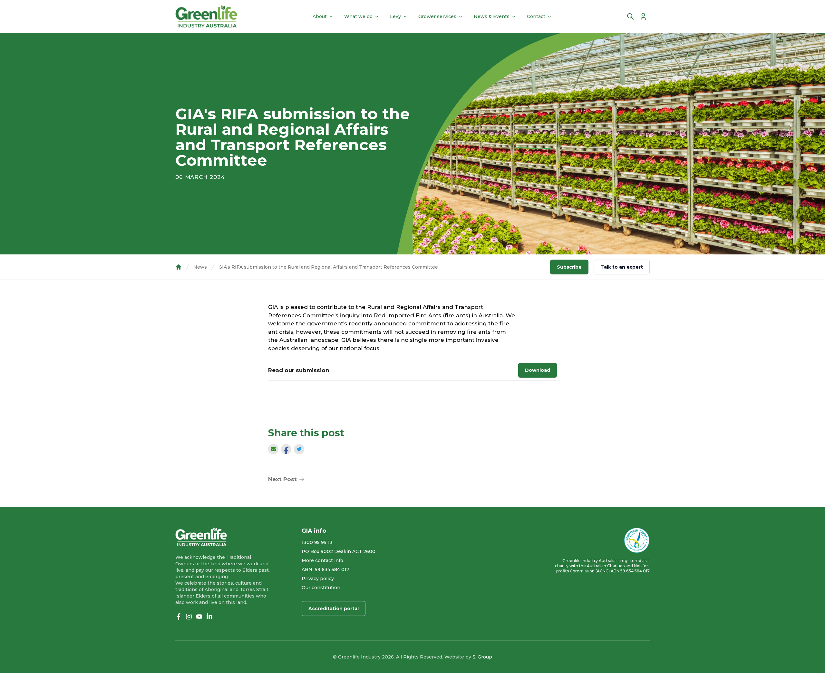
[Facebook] (286, 451)
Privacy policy (318, 578)
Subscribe (569, 267)
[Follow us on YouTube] (199, 616)
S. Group (482, 657)
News (200, 267)
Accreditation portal (333, 608)
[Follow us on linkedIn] (209, 616)
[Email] (273, 449)
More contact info (322, 560)
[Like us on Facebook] (178, 616)
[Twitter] (299, 449)
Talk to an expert (621, 267)
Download (537, 370)
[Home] (206, 16)
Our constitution (321, 587)
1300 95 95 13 (317, 542)
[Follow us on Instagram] (189, 616)
